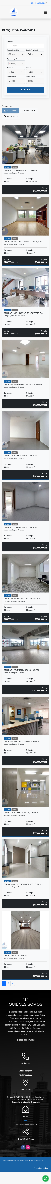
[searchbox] (9, 67)
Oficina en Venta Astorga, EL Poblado (21, 456)
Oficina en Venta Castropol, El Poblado (22, 813)
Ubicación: (10, 41)
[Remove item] (10, 63)
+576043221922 (25, 1075)
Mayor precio (12, 116)
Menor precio (29, 111)
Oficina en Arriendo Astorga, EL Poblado (22, 741)
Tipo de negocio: (12, 59)
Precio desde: (11, 76)
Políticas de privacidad (26, 1040)
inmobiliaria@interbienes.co (25, 1124)
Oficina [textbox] (11, 54)
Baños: (28, 68)
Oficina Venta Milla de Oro (16, 956)
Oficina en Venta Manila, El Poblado (20, 170)
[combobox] (16, 54)
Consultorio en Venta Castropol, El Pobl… (23, 884)
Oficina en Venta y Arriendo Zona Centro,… (23, 599)
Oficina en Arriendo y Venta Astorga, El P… (23, 242)
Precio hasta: (30, 76)
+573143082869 (25, 1071)
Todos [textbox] (30, 54)
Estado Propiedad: (32, 50)
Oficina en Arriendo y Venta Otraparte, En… (23, 313)
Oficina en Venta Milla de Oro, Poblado (21, 670)
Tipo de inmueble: (13, 50)
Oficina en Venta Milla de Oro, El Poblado (23, 384)
